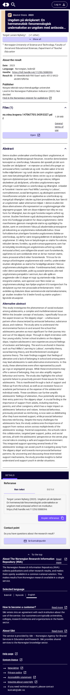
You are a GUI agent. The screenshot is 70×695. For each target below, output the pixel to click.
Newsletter (13, 668)
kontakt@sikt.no (16, 690)
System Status (10, 659)
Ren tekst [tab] (19, 489)
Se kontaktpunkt (37, 541)
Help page (8, 654)
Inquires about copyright (20, 682)
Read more (59, 561)
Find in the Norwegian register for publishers (25, 98)
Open (33, 135)
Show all (37, 39)
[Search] (13, 4)
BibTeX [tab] (50, 489)
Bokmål (7, 595)
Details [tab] (9, 475)
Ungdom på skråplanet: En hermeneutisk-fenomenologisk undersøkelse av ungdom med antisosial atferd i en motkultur (36, 24)
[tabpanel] (35, 504)
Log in (57, 4)
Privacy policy (15, 672)
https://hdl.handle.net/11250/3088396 (32, 72)
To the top (37, 554)
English (31, 595)
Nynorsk (20, 595)
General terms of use (59, 126)
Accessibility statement (20, 677)
